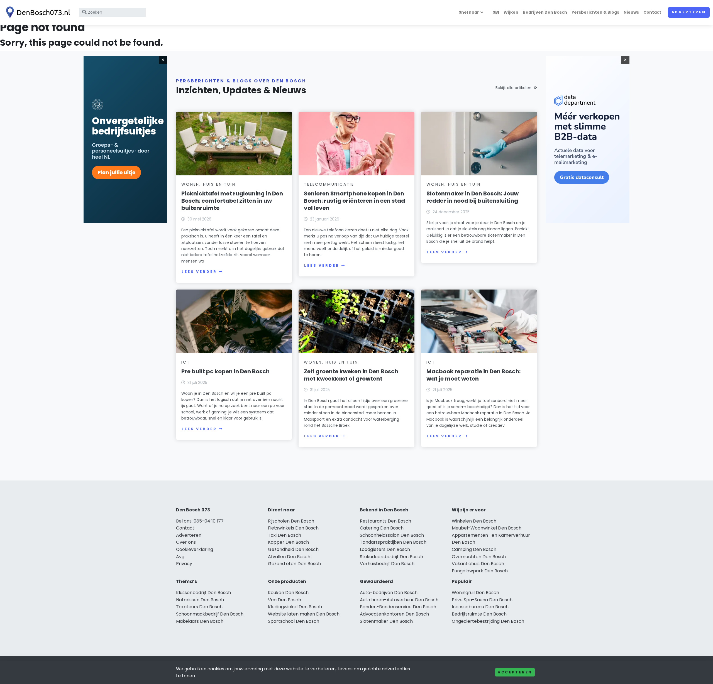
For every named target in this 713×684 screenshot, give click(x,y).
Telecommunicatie (329, 184)
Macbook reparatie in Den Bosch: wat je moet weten (473, 375)
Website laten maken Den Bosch (304, 614)
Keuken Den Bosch (288, 592)
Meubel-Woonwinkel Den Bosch (486, 528)
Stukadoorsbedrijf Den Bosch (391, 556)
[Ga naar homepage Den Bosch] (36, 12)
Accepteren (515, 672)
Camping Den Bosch (474, 549)
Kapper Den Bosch (288, 542)
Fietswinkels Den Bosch (293, 528)
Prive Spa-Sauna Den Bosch (482, 600)
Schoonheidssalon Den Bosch (392, 535)
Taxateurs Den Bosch (199, 607)
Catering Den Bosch (382, 528)
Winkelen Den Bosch (474, 521)
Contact (652, 12)
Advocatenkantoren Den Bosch (394, 614)
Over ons (186, 542)
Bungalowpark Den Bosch (480, 571)
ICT (185, 362)
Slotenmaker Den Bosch (386, 621)
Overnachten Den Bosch (479, 556)
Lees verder (199, 271)
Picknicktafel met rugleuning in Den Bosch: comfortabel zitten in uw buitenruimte (232, 201)
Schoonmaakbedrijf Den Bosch (209, 614)
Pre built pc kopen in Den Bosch (225, 371)
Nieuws (631, 12)
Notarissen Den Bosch (200, 600)
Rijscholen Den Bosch (291, 521)
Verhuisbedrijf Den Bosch (387, 563)
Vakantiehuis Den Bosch (478, 563)
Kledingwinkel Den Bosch (295, 607)
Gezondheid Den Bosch (293, 549)
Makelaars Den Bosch (199, 621)
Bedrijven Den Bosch (545, 12)
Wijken (511, 12)
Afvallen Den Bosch (289, 556)
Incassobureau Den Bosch (480, 607)
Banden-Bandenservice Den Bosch (398, 607)
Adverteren (689, 12)
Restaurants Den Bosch (385, 521)
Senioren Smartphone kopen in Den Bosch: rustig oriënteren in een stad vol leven (354, 201)
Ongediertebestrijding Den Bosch (488, 621)
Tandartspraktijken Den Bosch (393, 542)
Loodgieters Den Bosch (385, 549)
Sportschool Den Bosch (293, 621)
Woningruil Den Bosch (475, 592)
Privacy (184, 563)
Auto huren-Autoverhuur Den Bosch (399, 600)
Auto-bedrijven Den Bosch (388, 592)
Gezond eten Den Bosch (294, 563)
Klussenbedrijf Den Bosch (203, 592)
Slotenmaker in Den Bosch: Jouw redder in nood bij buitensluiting (472, 197)
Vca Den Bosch (284, 600)
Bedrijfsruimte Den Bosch (479, 614)
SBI (496, 12)
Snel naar (469, 12)
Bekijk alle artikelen (513, 87)
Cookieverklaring (194, 549)
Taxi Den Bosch (284, 535)
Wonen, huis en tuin (208, 184)
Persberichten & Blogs (595, 12)
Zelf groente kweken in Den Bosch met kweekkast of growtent (351, 375)
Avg (180, 556)
